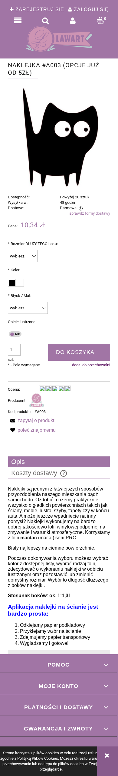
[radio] (11, 282)
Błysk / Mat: (19, 295)
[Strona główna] (59, 39)
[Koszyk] (100, 21)
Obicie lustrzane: (22, 322)
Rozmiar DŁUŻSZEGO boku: (33, 243)
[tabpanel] (59, 566)
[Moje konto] (73, 21)
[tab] (59, 461)
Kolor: (14, 270)
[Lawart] (36, 400)
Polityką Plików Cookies (37, 758)
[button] (17, 21)
